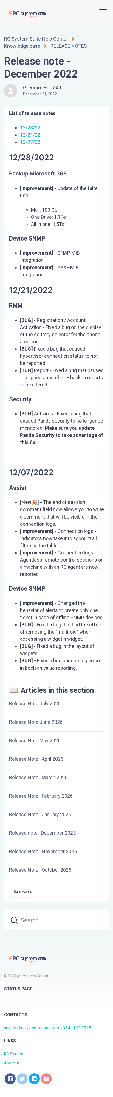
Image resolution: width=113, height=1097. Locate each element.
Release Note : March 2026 (38, 777)
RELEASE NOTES (68, 46)
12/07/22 (30, 142)
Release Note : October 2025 (40, 870)
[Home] (26, 14)
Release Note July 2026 (35, 703)
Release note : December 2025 (42, 833)
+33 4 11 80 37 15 (76, 1028)
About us (12, 1063)
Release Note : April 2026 (36, 759)
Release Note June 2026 (36, 722)
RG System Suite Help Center (36, 39)
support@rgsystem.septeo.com (31, 1028)
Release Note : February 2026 (41, 796)
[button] (103, 12)
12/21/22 (30, 135)
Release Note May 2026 (35, 740)
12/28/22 (30, 127)
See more (23, 892)
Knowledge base (22, 46)
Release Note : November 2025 (43, 851)
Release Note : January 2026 (40, 814)
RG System (13, 1054)
